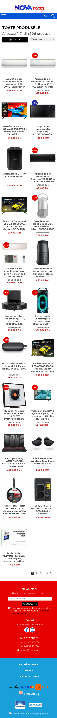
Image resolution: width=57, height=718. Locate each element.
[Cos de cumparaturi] (45, 16)
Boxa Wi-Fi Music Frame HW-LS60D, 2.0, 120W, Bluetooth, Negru (14, 415)
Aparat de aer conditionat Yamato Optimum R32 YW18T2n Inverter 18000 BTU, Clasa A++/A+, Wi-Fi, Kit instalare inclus (14, 83)
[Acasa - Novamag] (29, 8)
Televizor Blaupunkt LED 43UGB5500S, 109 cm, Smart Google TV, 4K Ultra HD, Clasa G (43, 367)
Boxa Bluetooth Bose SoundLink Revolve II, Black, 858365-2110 (43, 272)
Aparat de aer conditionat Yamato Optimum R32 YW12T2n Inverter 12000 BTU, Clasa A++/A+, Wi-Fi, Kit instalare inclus (43, 83)
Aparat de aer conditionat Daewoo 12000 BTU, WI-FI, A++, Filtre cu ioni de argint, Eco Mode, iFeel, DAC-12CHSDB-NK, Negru (43, 177)
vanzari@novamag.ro (31, 650)
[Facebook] (26, 629)
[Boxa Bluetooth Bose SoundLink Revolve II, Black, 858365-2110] (43, 253)
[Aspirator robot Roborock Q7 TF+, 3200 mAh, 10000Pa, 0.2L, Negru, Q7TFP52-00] (14, 300)
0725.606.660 (31, 646)
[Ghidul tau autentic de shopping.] (35, 705)
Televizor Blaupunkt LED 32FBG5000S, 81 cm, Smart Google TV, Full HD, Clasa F (14, 225)
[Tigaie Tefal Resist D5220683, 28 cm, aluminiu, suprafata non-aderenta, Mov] (14, 490)
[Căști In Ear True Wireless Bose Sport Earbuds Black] (43, 443)
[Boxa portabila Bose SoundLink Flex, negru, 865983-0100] (14, 348)
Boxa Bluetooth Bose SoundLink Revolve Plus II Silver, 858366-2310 (42, 225)
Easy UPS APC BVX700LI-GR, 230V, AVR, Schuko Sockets (43, 509)
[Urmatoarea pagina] (51, 573)
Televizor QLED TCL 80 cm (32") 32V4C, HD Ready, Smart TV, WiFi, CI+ (14, 130)
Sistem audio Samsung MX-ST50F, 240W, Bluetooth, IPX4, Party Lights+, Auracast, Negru (42, 320)
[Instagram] (32, 629)
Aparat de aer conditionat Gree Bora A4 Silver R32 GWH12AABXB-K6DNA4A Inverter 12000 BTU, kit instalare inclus (14, 272)
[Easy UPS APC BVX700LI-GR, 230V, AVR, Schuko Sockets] (43, 490)
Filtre (16, 39)
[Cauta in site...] (53, 16)
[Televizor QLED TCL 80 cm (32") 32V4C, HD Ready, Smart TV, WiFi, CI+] (14, 111)
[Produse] (4, 16)
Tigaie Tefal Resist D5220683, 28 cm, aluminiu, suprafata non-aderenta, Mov (14, 509)
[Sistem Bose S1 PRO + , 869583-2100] (14, 158)
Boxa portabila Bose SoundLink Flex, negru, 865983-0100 (14, 366)
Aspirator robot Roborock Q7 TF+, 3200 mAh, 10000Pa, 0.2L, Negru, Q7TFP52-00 (14, 320)
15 (47, 573)
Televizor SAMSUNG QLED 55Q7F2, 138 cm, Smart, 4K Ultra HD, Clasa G (42, 415)
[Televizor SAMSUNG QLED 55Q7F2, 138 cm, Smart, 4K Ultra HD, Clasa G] (43, 395)
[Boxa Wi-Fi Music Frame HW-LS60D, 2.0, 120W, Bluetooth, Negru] (14, 395)
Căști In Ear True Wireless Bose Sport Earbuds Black (43, 461)
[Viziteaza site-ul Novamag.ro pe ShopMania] (20, 705)
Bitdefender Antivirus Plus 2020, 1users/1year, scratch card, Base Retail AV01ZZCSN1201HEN (14, 557)
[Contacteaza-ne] (36, 16)
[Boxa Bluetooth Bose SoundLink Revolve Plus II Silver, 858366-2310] (43, 205)
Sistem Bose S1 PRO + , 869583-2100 (14, 175)
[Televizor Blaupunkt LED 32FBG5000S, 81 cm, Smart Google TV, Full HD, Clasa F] (14, 205)
